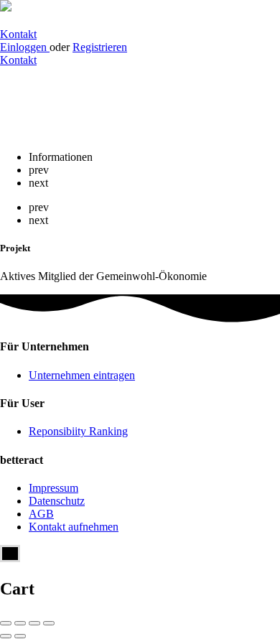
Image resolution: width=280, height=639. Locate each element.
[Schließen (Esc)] (5, 623)
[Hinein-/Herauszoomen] (49, 623)
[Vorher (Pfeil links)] (5, 636)
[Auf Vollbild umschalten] (34, 623)
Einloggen (25, 47)
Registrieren (100, 47)
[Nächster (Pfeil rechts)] (20, 636)
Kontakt (18, 34)
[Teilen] (20, 623)
